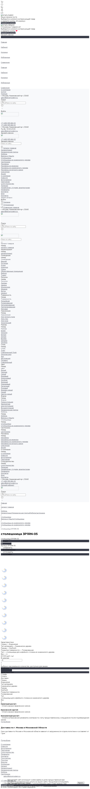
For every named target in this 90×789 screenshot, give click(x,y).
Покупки (4, 760)
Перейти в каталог (8, 23)
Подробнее (5, 722)
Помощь (4, 94)
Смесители (5, 172)
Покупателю (6, 758)
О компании (5, 90)
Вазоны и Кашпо (7, 156)
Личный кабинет (7, 485)
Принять (81, 783)
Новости (4, 178)
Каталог (4, 766)
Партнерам (5, 182)
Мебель (4, 154)
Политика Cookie (50, 786)
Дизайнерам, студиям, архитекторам (15, 188)
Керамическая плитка (9, 152)
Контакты (4, 192)
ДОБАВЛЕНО (6, 670)
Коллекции (5, 764)
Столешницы (6, 158)
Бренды (4, 762)
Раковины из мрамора (9, 166)
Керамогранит (6, 150)
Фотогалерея (6, 180)
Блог (3, 194)
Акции (3, 174)
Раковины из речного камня (12, 170)
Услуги (3, 92)
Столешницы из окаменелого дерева (15, 160)
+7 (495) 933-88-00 (8, 481)
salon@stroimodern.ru (9, 98)
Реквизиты (5, 190)
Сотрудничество (7, 184)
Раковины (5, 164)
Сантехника (5, 162)
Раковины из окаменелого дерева (14, 168)
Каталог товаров (9, 148)
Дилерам (4, 186)
